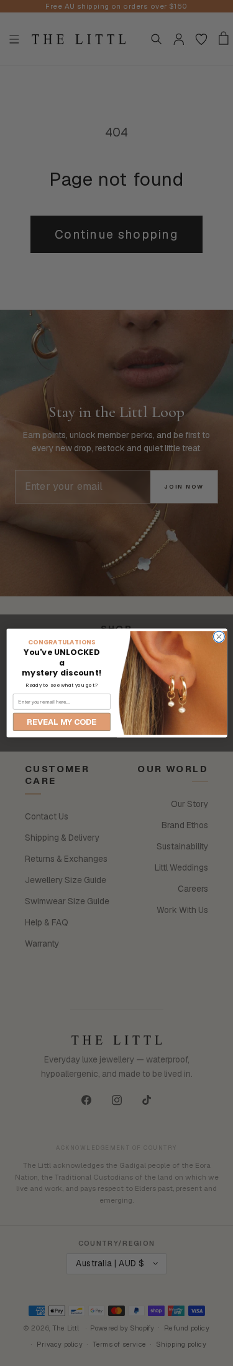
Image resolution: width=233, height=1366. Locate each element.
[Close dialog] (218, 636)
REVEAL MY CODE (61, 722)
